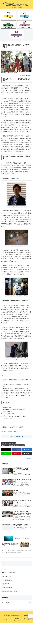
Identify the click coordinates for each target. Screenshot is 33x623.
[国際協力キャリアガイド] (8, 24)
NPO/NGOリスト (6, 576)
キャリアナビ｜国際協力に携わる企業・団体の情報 (13, 445)
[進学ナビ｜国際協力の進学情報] (8, 15)
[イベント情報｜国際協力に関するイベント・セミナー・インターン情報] (25, 24)
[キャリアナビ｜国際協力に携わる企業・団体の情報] (25, 15)
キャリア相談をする (16, 436)
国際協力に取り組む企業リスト (10, 591)
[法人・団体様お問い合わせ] (16, 33)
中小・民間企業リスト (8, 580)
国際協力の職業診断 (7, 587)
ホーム (3, 569)
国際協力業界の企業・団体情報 (9, 443)
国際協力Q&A (5, 583)
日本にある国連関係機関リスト (10, 572)
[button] (27, 453)
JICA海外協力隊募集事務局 (17, 409)
